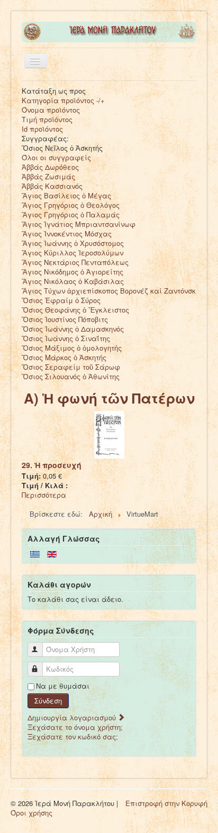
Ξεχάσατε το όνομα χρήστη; (75, 727)
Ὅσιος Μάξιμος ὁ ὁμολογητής (72, 348)
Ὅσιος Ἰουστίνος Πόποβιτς (65, 319)
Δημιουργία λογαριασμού (73, 717)
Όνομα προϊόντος (51, 110)
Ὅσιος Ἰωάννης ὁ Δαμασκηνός (73, 329)
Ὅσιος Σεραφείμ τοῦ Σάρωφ (71, 367)
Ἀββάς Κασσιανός (52, 186)
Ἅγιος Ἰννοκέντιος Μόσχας (67, 233)
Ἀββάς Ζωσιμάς (48, 176)
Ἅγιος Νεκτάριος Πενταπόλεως (75, 262)
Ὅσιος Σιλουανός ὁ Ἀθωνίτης (71, 376)
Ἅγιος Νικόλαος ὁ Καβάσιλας (73, 281)
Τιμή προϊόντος (47, 119)
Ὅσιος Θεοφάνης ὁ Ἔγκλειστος (75, 310)
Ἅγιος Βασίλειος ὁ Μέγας (66, 195)
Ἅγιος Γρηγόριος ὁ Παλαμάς (71, 214)
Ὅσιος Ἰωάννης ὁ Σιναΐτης (66, 338)
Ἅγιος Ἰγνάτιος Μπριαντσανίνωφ (78, 224)
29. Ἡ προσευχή (51, 465)
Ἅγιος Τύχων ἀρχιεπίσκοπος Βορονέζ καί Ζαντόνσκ (109, 291)
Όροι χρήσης (31, 813)
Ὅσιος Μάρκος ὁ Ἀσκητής (64, 357)
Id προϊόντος (42, 129)
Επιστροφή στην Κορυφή (166, 803)
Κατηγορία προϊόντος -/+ (63, 100)
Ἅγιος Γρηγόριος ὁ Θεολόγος (71, 205)
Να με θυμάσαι (62, 686)
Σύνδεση (48, 700)
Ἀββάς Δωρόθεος (50, 167)
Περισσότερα (44, 495)
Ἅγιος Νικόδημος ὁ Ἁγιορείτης (72, 272)
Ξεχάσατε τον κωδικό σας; (73, 736)
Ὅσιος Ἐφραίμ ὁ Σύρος (61, 300)
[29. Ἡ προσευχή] (109, 434)
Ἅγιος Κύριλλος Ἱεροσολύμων (72, 253)
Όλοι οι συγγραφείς (56, 157)
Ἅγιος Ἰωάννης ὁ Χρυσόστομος (73, 243)
